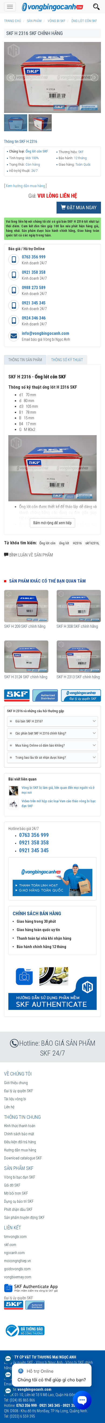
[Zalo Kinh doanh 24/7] (8, 1361)
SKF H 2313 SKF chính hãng (78, 677)
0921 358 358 (34, 272)
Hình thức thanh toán (19, 1126)
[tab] (52, 721)
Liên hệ (9, 1107)
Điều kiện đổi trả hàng (20, 1142)
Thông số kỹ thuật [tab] (67, 360)
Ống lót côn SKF (37, 151)
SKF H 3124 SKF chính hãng (25, 677)
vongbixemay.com (17, 1277)
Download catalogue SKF (23, 1158)
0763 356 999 (34, 257)
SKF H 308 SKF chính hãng (77, 626)
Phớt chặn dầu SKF (18, 1209)
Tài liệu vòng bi (15, 1099)
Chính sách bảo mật (19, 1134)
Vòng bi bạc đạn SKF (19, 1177)
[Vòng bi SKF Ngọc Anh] (52, 6)
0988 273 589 (34, 287)
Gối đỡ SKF (12, 1185)
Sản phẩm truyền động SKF (24, 1217)
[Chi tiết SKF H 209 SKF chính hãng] (26, 606)
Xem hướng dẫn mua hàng (25, 186)
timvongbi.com (15, 1236)
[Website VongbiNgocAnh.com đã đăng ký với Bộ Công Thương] (24, 1330)
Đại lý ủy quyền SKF (18, 1091)
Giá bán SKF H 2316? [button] (27, 721)
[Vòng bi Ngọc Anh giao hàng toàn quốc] (52, 985)
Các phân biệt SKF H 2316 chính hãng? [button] (38, 733)
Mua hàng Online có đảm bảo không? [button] (38, 745)
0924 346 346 (34, 318)
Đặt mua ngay (81, 207)
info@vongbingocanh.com (45, 333)
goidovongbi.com (17, 1269)
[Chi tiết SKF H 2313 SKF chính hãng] (79, 657)
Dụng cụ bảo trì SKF (19, 1201)
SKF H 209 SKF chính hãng (25, 626)
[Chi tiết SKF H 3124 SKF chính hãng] (26, 657)
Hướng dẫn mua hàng (20, 1150)
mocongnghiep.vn (17, 1261)
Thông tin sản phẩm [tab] (25, 360)
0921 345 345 (34, 303)
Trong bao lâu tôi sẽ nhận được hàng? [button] (38, 757)
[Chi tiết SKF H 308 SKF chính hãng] (79, 606)
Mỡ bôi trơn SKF (16, 1193)
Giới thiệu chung (16, 1083)
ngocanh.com (14, 1253)
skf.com (10, 1245)
